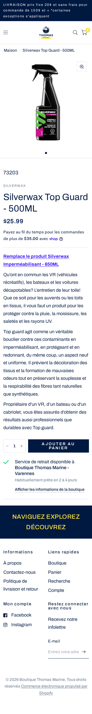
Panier (54, 572)
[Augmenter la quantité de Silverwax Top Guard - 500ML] (21, 446)
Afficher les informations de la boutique (50, 489)
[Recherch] (75, 32)
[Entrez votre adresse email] (84, 652)
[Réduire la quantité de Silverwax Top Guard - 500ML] (7, 446)
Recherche (59, 581)
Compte (56, 590)
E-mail (54, 641)
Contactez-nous (19, 572)
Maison (10, 50)
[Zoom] (82, 67)
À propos (12, 563)
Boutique (57, 563)
